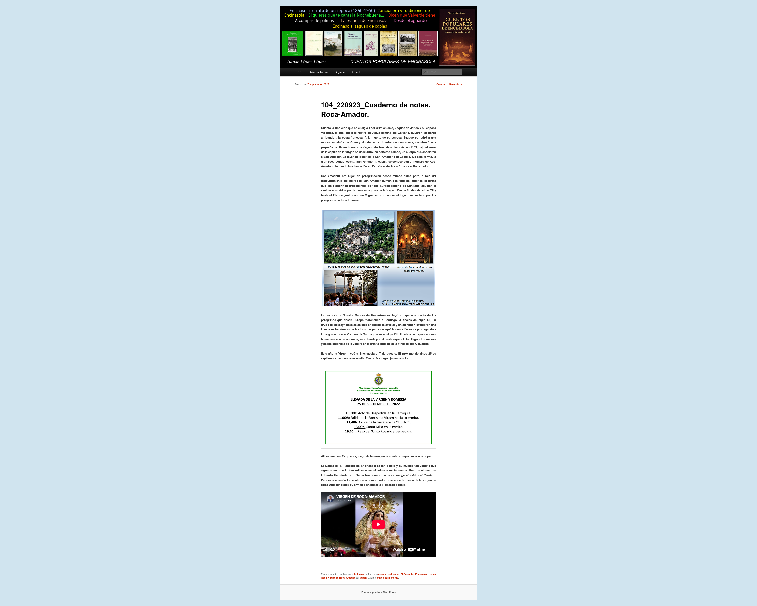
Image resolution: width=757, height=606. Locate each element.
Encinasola (421, 574)
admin (363, 577)
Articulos (359, 574)
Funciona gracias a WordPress (378, 592)
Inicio (299, 72)
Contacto (356, 72)
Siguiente (455, 84)
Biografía (339, 72)
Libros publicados (318, 72)
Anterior (440, 84)
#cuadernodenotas (388, 574)
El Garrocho (407, 574)
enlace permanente (387, 577)
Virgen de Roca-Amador (341, 577)
